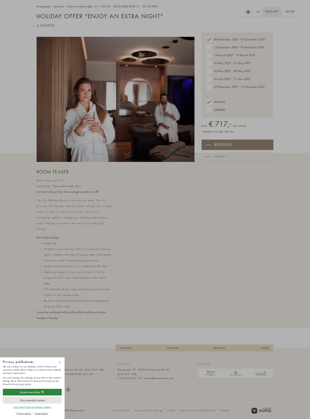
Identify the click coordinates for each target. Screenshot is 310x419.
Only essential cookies (32, 400)
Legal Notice (41, 413)
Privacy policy (24, 413)
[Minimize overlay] (60, 362)
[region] (32, 375)
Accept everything (30, 392)
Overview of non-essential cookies (32, 407)
